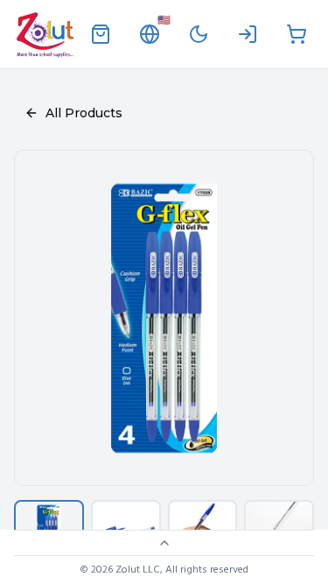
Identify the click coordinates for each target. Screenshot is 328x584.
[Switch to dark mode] (198, 34)
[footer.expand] (164, 543)
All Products (83, 113)
